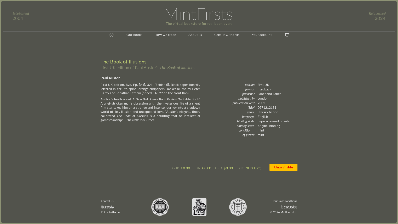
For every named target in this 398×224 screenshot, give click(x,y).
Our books (134, 35)
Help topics (107, 206)
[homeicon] (111, 35)
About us (195, 35)
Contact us (107, 201)
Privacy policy (289, 206)
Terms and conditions (284, 201)
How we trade (165, 35)
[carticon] (286, 35)
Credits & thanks (226, 35)
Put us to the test (111, 212)
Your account (262, 35)
